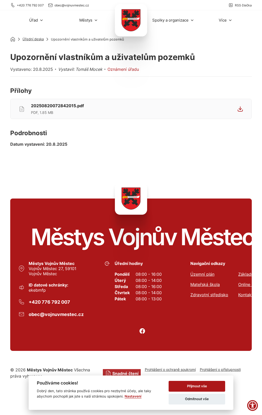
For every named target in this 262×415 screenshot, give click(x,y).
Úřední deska (33, 39)
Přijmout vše (197, 386)
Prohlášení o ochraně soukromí (170, 369)
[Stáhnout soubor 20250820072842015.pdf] (240, 109)
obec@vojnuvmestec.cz (71, 5)
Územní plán (202, 274)
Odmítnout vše (197, 399)
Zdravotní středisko (209, 295)
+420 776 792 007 (30, 5)
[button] (36, 20)
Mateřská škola (205, 284)
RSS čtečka (243, 5)
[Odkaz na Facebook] (142, 331)
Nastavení (133, 396)
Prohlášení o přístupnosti (220, 369)
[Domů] (12, 39)
